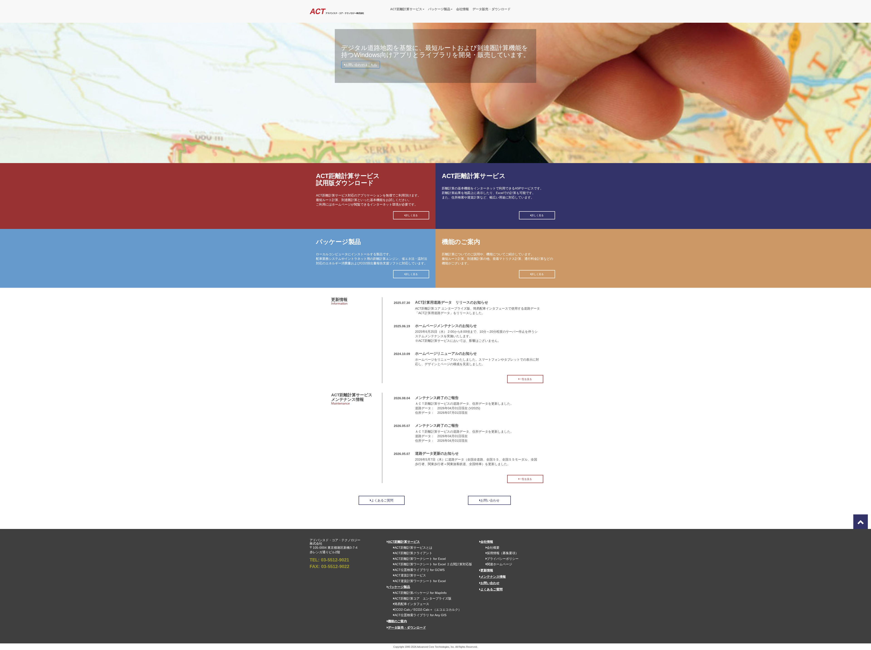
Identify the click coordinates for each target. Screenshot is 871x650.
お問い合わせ (489, 500)
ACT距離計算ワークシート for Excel (420, 559)
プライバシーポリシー (503, 559)
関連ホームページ (499, 564)
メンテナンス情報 (493, 576)
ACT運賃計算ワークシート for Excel (420, 581)
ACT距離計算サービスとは (413, 547)
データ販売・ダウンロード (491, 9)
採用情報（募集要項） (503, 553)
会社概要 (493, 547)
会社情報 (462, 9)
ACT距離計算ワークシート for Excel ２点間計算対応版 (433, 564)
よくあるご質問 (382, 500)
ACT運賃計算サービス (410, 575)
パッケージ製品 (439, 9)
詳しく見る (411, 215)
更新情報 (486, 570)
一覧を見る (525, 379)
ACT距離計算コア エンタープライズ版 (422, 598)
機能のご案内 (397, 621)
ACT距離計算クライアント (413, 553)
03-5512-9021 (335, 559)
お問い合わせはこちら (361, 65)
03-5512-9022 (335, 566)
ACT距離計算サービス (406, 9)
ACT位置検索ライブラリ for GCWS (419, 570)
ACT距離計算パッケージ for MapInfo (420, 593)
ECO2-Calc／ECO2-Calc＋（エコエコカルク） (427, 609)
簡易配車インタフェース (411, 604)
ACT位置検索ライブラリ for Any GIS (420, 615)
